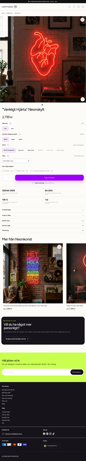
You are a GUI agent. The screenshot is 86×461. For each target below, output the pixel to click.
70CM (13, 139)
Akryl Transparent (9, 150)
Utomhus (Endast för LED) (42, 171)
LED (5, 128)
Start (3, 13)
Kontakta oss (5, 417)
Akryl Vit (21, 150)
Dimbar (8, 171)
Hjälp (3, 404)
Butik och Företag (7, 398)
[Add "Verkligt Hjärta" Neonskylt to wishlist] (82, 20)
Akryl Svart (31, 150)
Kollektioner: (9, 13)
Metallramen (60, 150)
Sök (3, 423)
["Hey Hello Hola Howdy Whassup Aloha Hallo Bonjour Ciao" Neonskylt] (33, 277)
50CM (5, 139)
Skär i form (22, 171)
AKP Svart (50, 150)
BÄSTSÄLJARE (6, 393)
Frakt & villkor (6, 414)
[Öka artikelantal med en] (12, 178)
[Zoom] (83, 99)
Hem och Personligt (7, 395)
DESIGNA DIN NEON (8, 390)
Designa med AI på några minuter (16, 339)
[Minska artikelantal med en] (4, 178)
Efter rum (4, 401)
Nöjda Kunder (6, 420)
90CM (20, 139)
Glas (12, 128)
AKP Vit (40, 150)
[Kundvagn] (78, 6)
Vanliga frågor (6, 412)
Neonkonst (18, 13)
